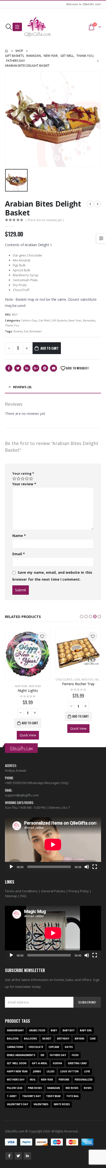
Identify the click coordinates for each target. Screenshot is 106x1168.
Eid (26, 331)
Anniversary (15, 1030)
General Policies (53, 891)
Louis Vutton (69, 1071)
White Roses (62, 1104)
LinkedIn (27, 368)
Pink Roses (35, 1088)
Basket (18, 331)
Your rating (23, 473)
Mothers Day (15, 1079)
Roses (87, 1088)
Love (77, 679)
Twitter (18, 368)
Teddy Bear (53, 1096)
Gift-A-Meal (39, 1063)
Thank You (12, 325)
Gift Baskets (59, 320)
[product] (27, 654)
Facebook (9, 368)
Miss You (88, 679)
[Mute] (86, 866)
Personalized (84, 1079)
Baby (54, 1030)
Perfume (64, 1079)
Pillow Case (14, 1088)
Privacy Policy (79, 891)
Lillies (50, 1071)
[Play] (11, 866)
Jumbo (37, 1071)
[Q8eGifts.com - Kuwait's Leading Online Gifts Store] (37, 27)
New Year (75, 320)
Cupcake (54, 1047)
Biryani (79, 1038)
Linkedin (27, 1156)
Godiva (57, 1063)
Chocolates (63, 679)
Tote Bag (72, 1096)
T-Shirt (12, 1096)
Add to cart (49, 348)
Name (19, 535)
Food (75, 1055)
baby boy (68, 1030)
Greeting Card (77, 1063)
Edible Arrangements (21, 1055)
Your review (24, 484)
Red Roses (72, 1088)
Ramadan (89, 320)
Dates (69, 1047)
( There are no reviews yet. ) (45, 220)
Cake (93, 1038)
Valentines (41, 1104)
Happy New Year (17, 1071)
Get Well (44, 320)
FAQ (23, 896)
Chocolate (36, 1047)
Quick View (28, 735)
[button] (81, 616)
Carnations (15, 1047)
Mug (32, 1079)
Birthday (63, 1038)
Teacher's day (31, 1096)
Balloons (30, 1038)
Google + (36, 368)
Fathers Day (29, 320)
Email (53, 368)
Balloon (12, 1038)
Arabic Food (37, 1030)
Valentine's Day (17, 1104)
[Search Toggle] (9, 27)
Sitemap (11, 896)
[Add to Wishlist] (42, 636)
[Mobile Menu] (17, 27)
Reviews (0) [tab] (22, 387)
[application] (53, 844)
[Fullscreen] (94, 866)
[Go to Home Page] (6, 50)
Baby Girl (86, 1030)
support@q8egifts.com (22, 795)
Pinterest (45, 368)
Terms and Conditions (21, 891)
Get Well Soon (16, 1063)
